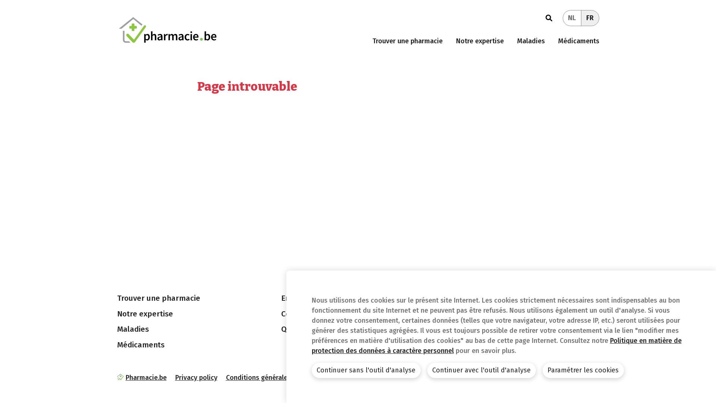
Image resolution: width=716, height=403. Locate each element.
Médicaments (578, 41)
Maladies (531, 41)
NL (572, 18)
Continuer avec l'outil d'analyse (481, 370)
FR (590, 18)
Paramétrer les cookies (583, 370)
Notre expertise (480, 41)
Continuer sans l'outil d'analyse (366, 370)
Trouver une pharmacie (408, 41)
